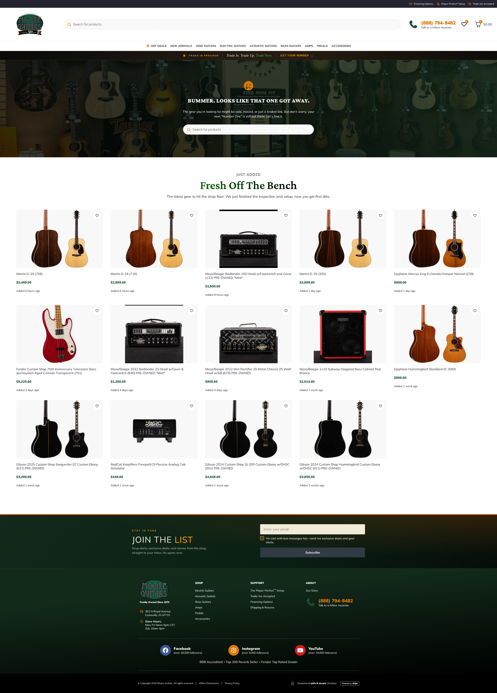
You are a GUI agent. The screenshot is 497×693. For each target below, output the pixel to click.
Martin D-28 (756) (29, 274)
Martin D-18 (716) (124, 274)
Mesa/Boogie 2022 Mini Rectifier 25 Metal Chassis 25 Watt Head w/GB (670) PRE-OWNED (248, 371)
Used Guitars (206, 46)
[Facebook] (165, 650)
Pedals (322, 46)
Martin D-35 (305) (313, 274)
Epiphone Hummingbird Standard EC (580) (425, 369)
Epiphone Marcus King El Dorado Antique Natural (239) (434, 274)
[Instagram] (233, 650)
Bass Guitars (291, 46)
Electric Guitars (233, 46)
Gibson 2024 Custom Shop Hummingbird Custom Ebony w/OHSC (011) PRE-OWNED (340, 466)
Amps (309, 46)
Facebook (182, 648)
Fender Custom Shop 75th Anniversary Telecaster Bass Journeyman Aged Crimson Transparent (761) (56, 371)
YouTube (315, 648)
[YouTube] (300, 650)
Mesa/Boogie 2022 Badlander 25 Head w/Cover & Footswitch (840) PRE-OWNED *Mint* (147, 371)
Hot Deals (159, 46)
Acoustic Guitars (263, 46)
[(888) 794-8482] (413, 24)
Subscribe (312, 552)
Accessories (341, 46)
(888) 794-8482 (438, 23)
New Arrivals (181, 46)
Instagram (251, 648)
